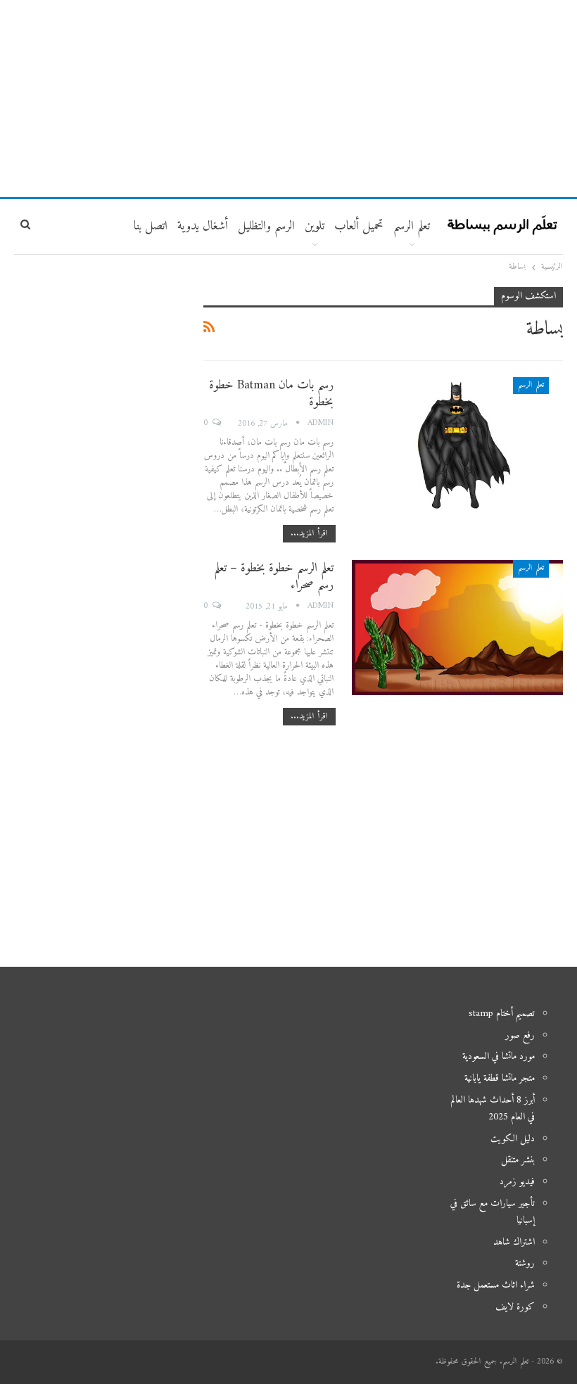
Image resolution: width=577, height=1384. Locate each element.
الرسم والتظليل (266, 226)
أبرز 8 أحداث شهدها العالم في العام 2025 (492, 1108)
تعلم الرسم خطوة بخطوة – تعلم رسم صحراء (274, 576)
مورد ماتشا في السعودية (498, 1056)
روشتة (525, 1263)
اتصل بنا (150, 226)
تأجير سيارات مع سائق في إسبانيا (492, 1212)
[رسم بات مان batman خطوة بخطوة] (457, 444)
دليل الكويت (512, 1139)
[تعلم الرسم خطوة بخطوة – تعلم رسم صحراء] (457, 627)
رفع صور (520, 1035)
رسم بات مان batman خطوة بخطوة (271, 393)
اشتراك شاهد (514, 1242)
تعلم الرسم (411, 226)
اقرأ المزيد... (309, 533)
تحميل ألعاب (358, 226)
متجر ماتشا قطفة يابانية (499, 1078)
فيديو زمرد (517, 1182)
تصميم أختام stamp (502, 1013)
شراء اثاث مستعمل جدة (496, 1285)
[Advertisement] (288, 98)
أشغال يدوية (202, 226)
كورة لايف (515, 1307)
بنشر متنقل (518, 1160)
